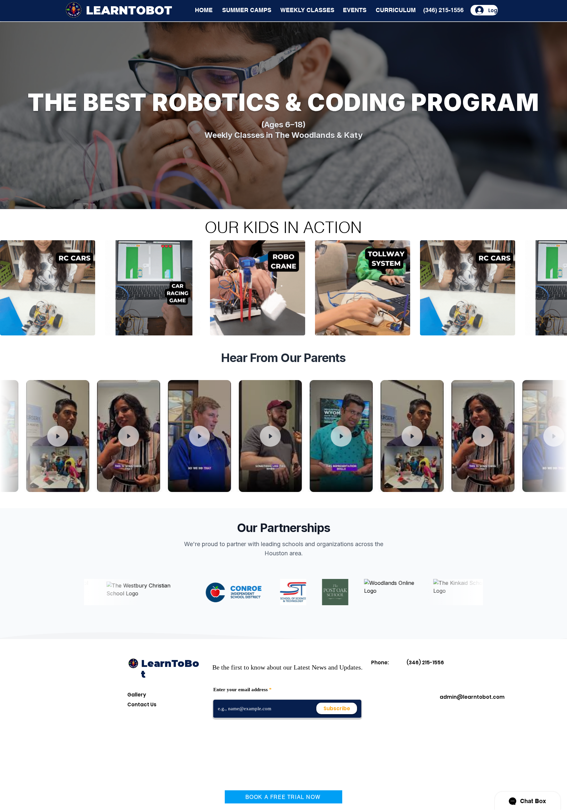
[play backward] (8, 287)
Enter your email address (240, 689)
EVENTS (355, 10)
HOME (204, 10)
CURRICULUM (396, 10)
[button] (47, 287)
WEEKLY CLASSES (307, 10)
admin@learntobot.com (472, 696)
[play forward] (559, 287)
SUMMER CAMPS (246, 10)
